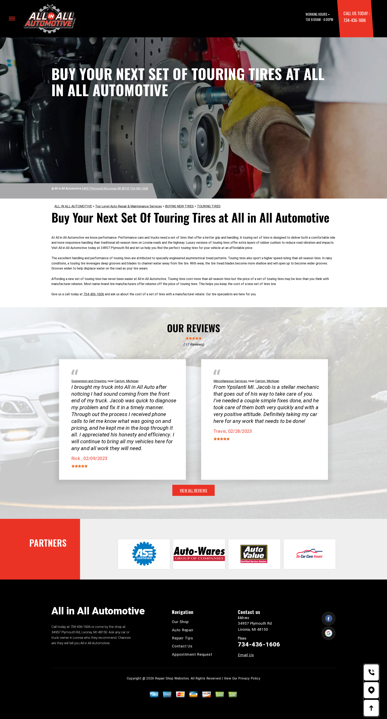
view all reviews (193, 490)
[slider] (193, 338)
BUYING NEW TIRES (179, 206)
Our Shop (180, 621)
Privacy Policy (249, 678)
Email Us (246, 655)
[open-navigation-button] (12, 18)
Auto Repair (183, 630)
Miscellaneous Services (230, 381)
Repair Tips (182, 638)
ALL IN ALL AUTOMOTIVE (73, 206)
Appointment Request (192, 654)
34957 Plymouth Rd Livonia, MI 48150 (105, 188)
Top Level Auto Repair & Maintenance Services (128, 206)
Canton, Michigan (126, 381)
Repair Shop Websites (172, 678)
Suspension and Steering (88, 381)
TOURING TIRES (209, 206)
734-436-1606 (354, 20)
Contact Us (182, 646)
